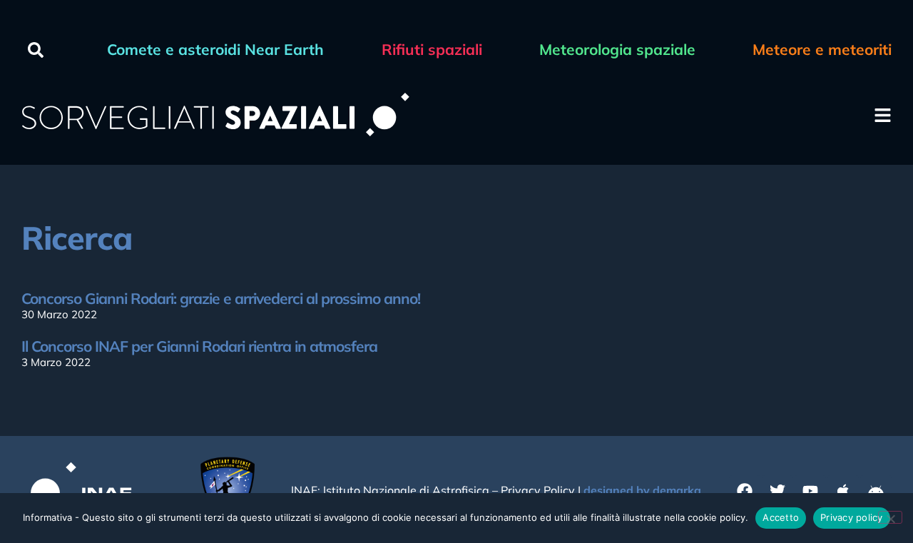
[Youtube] (810, 491)
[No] (890, 517)
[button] (35, 50)
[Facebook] (744, 491)
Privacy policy (851, 517)
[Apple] (843, 491)
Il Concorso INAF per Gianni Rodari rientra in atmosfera (199, 346)
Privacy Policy (538, 490)
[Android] (876, 491)
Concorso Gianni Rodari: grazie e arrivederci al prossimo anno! (220, 298)
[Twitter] (777, 491)
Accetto (780, 517)
